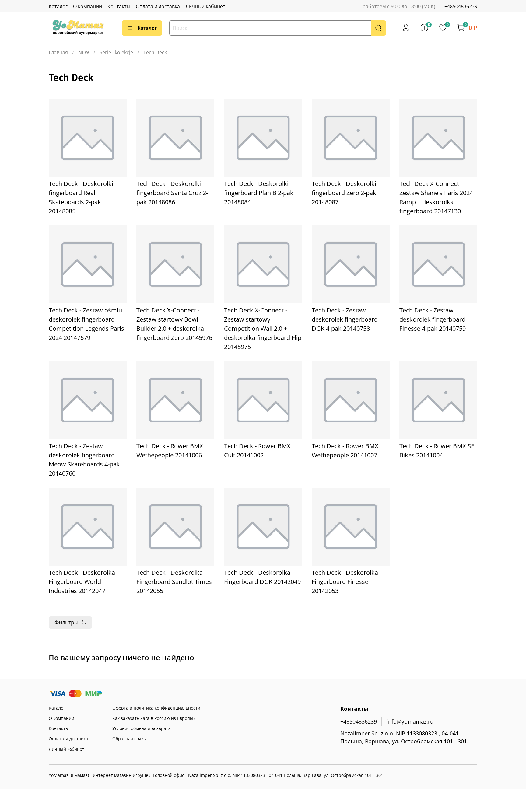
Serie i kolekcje (116, 52)
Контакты (118, 6)
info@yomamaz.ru (410, 721)
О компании (87, 6)
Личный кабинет (205, 6)
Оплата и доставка (158, 6)
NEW (83, 52)
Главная (58, 52)
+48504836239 (460, 6)
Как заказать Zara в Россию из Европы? (153, 718)
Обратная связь (129, 739)
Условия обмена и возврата (141, 728)
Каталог (58, 6)
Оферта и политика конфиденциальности (156, 708)
